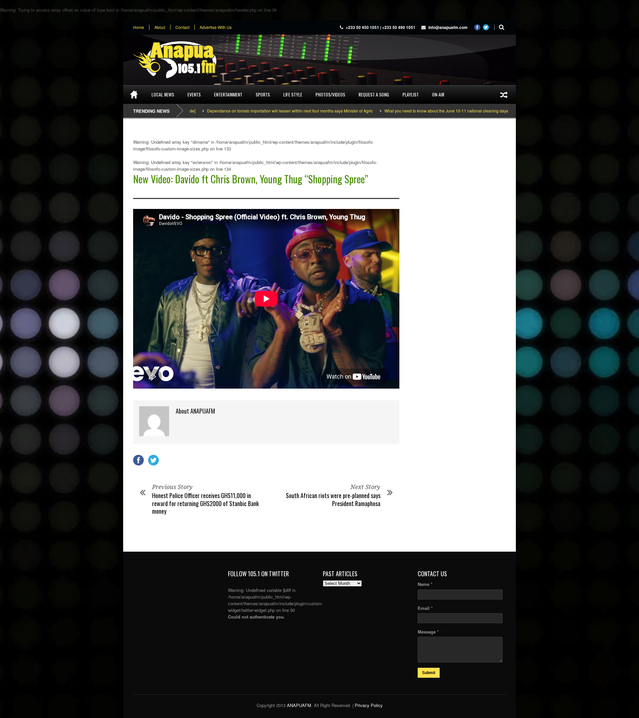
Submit (428, 672)
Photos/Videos (330, 94)
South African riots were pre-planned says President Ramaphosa (333, 499)
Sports (263, 94)
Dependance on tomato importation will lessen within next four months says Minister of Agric (262, 110)
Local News (162, 94)
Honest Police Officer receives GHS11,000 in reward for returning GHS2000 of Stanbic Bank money (205, 503)
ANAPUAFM (299, 705)
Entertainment (228, 94)
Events (194, 94)
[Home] (134, 94)
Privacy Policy (369, 705)
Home (138, 27)
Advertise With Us (216, 27)
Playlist (410, 94)
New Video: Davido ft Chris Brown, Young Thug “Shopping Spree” (250, 178)
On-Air (438, 94)
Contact (182, 27)
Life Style (292, 94)
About (159, 27)
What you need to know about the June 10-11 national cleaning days (419, 110)
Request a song (373, 94)
